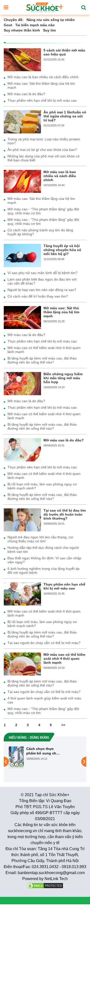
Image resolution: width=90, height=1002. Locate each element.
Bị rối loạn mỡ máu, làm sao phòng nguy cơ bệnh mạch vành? (42, 486)
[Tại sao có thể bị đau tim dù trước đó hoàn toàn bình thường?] (22, 520)
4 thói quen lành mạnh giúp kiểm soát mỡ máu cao (44, 700)
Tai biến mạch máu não (35, 25)
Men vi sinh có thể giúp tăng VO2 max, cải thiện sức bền (61, 751)
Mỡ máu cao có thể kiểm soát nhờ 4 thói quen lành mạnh (44, 350)
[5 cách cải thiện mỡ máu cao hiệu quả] (22, 59)
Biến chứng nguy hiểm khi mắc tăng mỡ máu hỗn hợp (63, 378)
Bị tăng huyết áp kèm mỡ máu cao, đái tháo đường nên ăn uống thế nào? (42, 360)
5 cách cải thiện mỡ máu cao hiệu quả (64, 52)
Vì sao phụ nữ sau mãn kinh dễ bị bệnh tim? (43, 273)
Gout (8, 25)
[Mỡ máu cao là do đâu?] (22, 449)
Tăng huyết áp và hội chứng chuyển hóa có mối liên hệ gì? (62, 250)
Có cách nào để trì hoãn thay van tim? (38, 296)
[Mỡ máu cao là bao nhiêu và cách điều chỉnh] (22, 181)
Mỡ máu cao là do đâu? (26, 94)
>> (63, 725)
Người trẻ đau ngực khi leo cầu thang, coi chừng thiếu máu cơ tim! (40, 539)
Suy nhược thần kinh (22, 30)
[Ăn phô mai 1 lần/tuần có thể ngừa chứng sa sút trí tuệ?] (22, 121)
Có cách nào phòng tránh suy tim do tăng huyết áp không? (40, 232)
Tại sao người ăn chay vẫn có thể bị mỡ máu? (44, 643)
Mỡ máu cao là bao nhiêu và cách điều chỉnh (43, 77)
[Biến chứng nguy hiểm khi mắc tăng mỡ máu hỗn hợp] (22, 383)
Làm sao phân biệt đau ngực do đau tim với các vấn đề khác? (42, 281)
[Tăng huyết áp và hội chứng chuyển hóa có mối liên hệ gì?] (22, 255)
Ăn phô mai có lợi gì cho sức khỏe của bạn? (42, 150)
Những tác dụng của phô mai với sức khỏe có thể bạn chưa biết (44, 158)
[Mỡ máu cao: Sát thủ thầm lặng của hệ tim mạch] (22, 317)
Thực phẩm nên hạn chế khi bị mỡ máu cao (42, 100)
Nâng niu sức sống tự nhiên (50, 20)
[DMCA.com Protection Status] (45, 885)
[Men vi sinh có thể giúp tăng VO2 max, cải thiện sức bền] (26, 761)
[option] (45, 761)
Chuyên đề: (14, 20)
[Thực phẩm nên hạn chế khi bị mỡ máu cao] (22, 594)
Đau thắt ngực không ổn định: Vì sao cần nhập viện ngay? (44, 560)
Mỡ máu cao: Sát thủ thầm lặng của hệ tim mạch (41, 85)
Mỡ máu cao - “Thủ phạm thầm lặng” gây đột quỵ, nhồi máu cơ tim (43, 211)
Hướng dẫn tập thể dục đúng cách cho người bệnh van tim (43, 550)
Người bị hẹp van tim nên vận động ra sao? (42, 290)
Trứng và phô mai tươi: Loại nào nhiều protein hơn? (44, 141)
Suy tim (49, 30)
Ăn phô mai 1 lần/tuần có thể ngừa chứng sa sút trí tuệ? (65, 116)
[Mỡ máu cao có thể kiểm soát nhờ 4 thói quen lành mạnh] (22, 664)
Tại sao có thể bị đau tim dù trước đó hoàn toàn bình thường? (65, 514)
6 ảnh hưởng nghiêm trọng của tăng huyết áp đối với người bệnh (44, 571)
